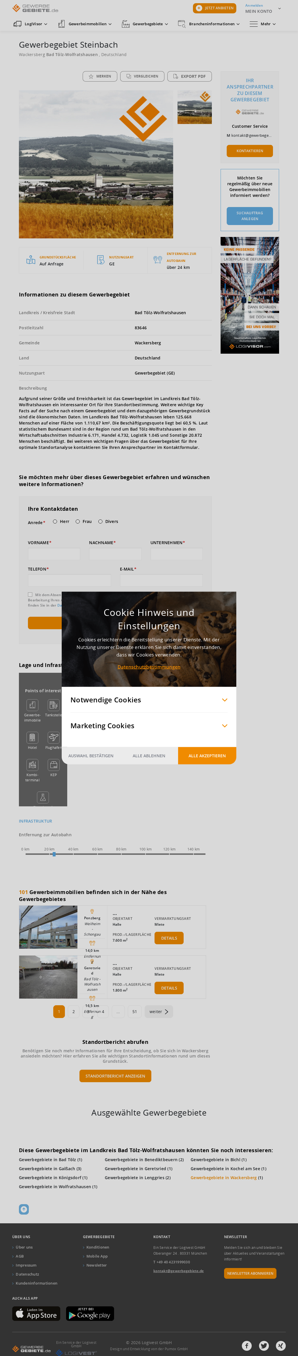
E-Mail (127, 569)
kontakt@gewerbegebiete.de (257, 135)
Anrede (35, 523)
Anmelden (254, 5)
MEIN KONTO (258, 11)
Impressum (26, 1265)
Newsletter (96, 1265)
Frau (87, 521)
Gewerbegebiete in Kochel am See (225, 1168)
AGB (20, 1256)
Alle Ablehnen (149, 755)
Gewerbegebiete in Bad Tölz (47, 1159)
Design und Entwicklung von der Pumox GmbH (149, 1348)
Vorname (38, 543)
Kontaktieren (250, 150)
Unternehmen (166, 543)
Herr (64, 521)
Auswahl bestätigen (90, 755)
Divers (111, 521)
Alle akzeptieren (207, 755)
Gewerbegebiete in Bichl (215, 1159)
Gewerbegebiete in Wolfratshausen (55, 1186)
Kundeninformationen (36, 1283)
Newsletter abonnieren (250, 1273)
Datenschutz (27, 1274)
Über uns (24, 1247)
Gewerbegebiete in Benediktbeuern (141, 1159)
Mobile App (97, 1256)
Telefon (37, 569)
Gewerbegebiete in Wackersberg (224, 1177)
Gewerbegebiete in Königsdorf (50, 1177)
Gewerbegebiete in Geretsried (135, 1168)
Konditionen (97, 1247)
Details (169, 938)
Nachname (101, 543)
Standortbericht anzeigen (115, 1076)
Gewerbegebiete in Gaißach (47, 1168)
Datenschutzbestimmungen (149, 667)
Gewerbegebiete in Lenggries (134, 1177)
